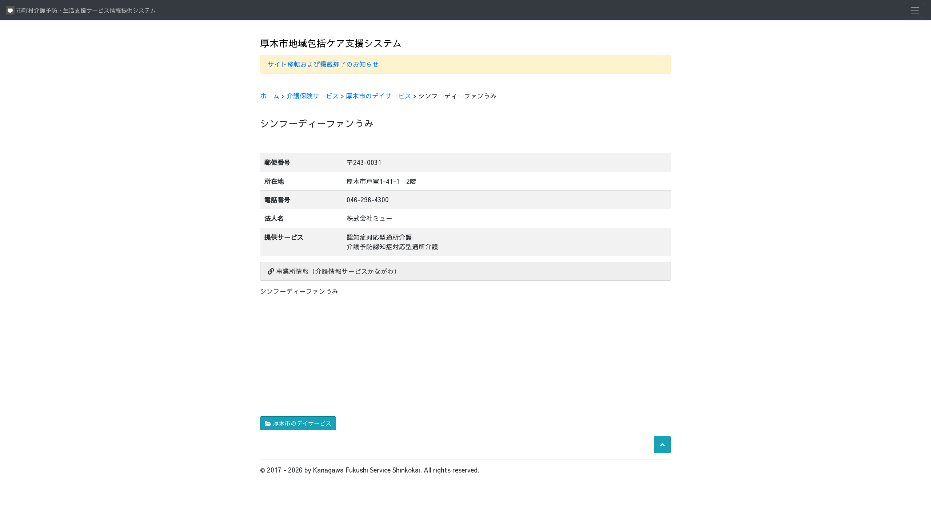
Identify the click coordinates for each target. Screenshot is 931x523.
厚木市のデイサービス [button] (301, 423)
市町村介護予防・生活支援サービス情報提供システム (85, 10)
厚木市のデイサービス (378, 95)
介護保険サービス (313, 95)
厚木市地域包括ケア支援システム (331, 43)
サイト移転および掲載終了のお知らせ (323, 64)
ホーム (270, 95)
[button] (662, 444)
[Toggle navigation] (915, 10)
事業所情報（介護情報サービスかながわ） (337, 271)
